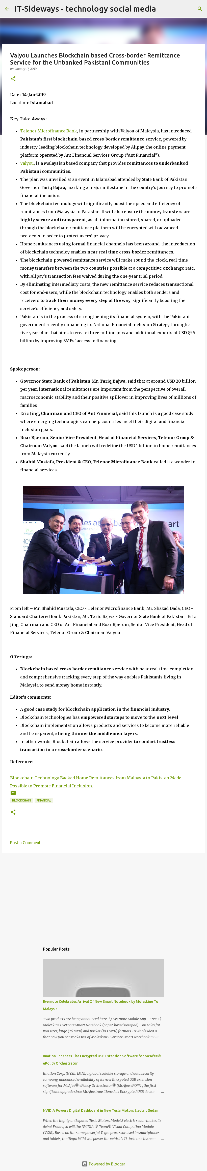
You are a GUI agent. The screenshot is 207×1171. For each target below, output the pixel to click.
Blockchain (21, 800)
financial (44, 800)
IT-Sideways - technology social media (85, 8)
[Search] (200, 9)
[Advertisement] (103, 896)
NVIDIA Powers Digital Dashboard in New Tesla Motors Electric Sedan (100, 1110)
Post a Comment (25, 842)
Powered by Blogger (106, 1164)
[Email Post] (13, 794)
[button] (13, 79)
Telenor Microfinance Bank (48, 130)
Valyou (27, 163)
